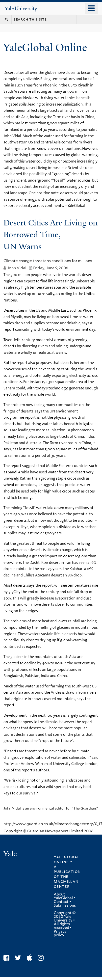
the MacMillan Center (66, 881)
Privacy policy (60, 933)
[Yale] (10, 854)
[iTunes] (31, 957)
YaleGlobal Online (45, 47)
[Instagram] (42, 957)
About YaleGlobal (63, 896)
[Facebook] (7, 957)
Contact (61, 901)
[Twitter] (19, 957)
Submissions (65, 905)
